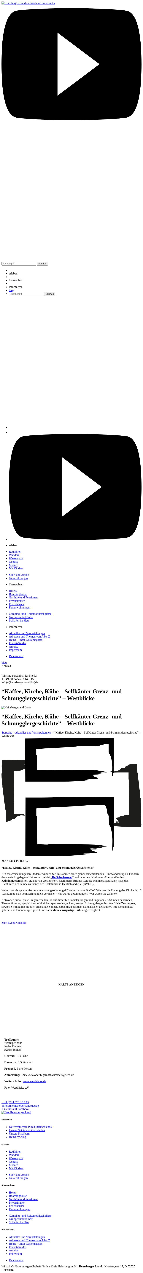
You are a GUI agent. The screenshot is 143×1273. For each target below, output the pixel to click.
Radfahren (15, 551)
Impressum (15, 649)
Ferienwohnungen (19, 607)
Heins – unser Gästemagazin (25, 639)
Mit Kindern (16, 568)
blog (11, 290)
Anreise (13, 646)
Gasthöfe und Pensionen (23, 597)
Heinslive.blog (17, 1136)
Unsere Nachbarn (19, 1133)
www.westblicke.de (34, 1081)
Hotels (13, 590)
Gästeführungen (18, 578)
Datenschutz (16, 656)
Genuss (13, 561)
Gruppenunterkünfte (21, 617)
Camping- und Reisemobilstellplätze (30, 613)
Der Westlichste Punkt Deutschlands (30, 1126)
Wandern (14, 555)
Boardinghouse (18, 594)
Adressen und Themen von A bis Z (29, 636)
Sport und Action (19, 574)
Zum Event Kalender (13, 922)
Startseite (6, 732)
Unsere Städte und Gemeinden (27, 1130)
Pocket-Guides (17, 643)
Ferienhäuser (16, 604)
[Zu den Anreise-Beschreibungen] (16, 1112)
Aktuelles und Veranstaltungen (27, 633)
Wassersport (16, 558)
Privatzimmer (17, 600)
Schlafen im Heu (19, 620)
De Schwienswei (62, 877)
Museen (13, 565)
